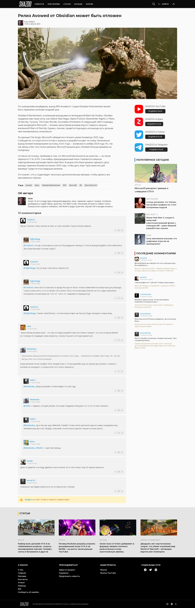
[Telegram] (145, 569)
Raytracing (152, 199)
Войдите (29, 499)
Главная (22, 573)
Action (103, 540)
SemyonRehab (145, 314)
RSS (19, 589)
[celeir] (23, 327)
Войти (165, 4)
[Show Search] (153, 4)
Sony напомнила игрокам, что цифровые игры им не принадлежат (161, 241)
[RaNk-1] (26, 381)
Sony (148, 235)
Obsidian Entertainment (51, 185)
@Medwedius (29, 386)
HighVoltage (35, 239)
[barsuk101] (23, 481)
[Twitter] (150, 569)
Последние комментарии (156, 253)
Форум (89, 4)
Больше (78, 4)
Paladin (30, 461)
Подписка (63, 573)
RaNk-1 (33, 380)
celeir (29, 326)
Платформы (54, 4)
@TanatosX (28, 245)
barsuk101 (31, 480)
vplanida (143, 277)
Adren (32, 441)
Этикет (21, 582)
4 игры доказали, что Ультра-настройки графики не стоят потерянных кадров (161, 205)
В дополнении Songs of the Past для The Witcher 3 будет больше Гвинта (154, 325)
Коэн (26, 22)
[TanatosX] (23, 220)
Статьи (67, 4)
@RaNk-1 (27, 406)
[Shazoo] (25, 4)
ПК (81, 185)
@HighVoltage (29, 268)
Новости (39, 4)
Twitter (31, 22)
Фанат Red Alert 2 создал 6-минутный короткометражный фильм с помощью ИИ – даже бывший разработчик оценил (161, 222)
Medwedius (31, 349)
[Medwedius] (23, 350)
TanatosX (31, 219)
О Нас (20, 569)
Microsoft (73, 185)
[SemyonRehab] (137, 315)
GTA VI (138, 185)
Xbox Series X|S (91, 185)
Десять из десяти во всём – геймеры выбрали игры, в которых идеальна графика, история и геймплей (155, 270)
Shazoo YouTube (108, 573)
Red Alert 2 (152, 214)
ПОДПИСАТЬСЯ (155, 111)
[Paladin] (23, 462)
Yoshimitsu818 (145, 294)
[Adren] (26, 442)
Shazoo (103, 569)
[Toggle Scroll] (173, 4)
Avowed (29, 185)
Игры (37, 185)
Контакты (23, 579)
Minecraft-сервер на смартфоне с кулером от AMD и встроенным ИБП (155, 287)
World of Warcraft (150, 540)
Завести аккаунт (67, 569)
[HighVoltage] (26, 240)
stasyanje (143, 258)
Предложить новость (69, 576)
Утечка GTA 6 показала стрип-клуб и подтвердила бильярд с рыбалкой (154, 306)
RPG (64, 185)
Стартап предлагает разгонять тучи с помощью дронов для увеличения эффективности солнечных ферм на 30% (155, 346)
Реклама (22, 576)
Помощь (22, 585)
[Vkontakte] (156, 569)
